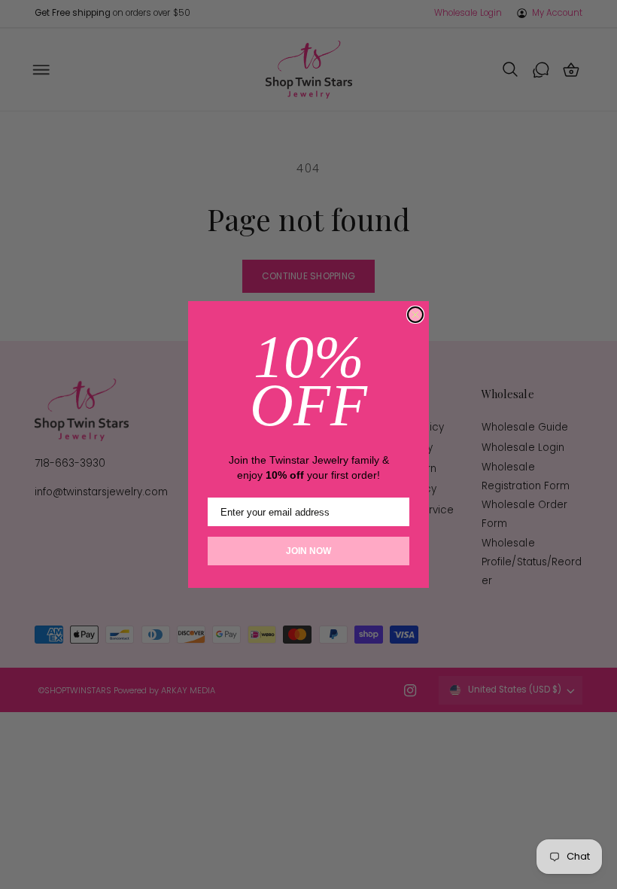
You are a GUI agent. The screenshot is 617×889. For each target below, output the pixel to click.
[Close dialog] (415, 314)
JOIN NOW (308, 551)
